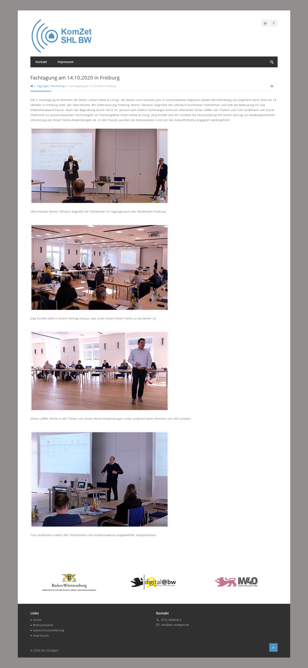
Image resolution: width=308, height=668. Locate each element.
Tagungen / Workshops (51, 86)
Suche (37, 620)
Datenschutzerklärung (48, 630)
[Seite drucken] (272, 86)
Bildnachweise (43, 625)
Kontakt (41, 62)
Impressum (66, 62)
